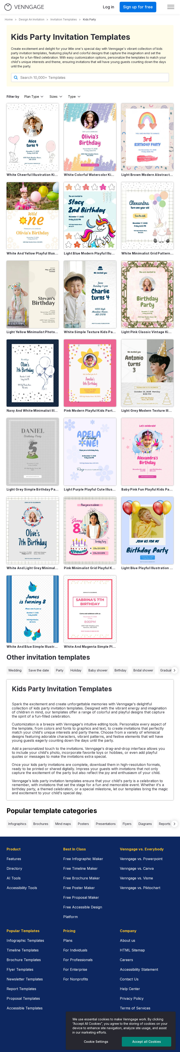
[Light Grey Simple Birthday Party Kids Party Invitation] (33, 451)
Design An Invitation (31, 19)
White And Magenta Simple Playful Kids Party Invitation (90, 646)
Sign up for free (138, 7)
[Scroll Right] (174, 670)
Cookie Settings (96, 1041)
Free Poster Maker (79, 888)
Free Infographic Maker (83, 859)
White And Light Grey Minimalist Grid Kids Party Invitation (33, 568)
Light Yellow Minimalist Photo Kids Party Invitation (33, 332)
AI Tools (14, 878)
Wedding (15, 670)
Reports (164, 824)
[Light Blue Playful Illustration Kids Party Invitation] (147, 530)
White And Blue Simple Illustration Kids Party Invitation (33, 646)
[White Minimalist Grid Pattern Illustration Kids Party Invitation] (147, 215)
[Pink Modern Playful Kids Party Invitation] (90, 373)
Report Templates (21, 989)
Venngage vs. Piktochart (140, 888)
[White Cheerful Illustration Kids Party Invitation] (33, 137)
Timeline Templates (23, 950)
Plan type (31, 96)
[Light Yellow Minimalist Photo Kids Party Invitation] (33, 294)
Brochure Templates (24, 960)
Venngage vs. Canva (137, 868)
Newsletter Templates (25, 979)
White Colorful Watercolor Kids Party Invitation (90, 175)
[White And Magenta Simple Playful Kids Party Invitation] (90, 609)
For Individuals (75, 950)
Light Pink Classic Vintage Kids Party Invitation (147, 332)
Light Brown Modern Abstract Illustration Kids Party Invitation (147, 175)
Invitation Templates (63, 19)
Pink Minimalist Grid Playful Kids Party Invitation (90, 568)
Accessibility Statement (139, 969)
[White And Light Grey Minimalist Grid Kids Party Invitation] (33, 530)
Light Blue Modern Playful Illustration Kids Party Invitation (90, 253)
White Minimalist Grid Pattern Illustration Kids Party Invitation (147, 253)
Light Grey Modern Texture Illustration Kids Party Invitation (147, 410)
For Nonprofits (75, 979)
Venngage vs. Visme (136, 878)
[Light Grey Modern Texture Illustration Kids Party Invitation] (147, 373)
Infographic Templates (25, 940)
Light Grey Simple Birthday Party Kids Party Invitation (33, 489)
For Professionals (78, 960)
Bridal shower (143, 670)
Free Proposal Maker (81, 897)
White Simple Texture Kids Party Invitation (90, 332)
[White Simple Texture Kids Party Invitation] (90, 294)
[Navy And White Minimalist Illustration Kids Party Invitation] (33, 373)
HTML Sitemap (132, 950)
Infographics (17, 824)
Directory (14, 868)
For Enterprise (75, 969)
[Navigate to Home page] (24, 7)
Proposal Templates (23, 998)
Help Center (130, 989)
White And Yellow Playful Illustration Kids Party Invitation (33, 253)
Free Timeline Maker (80, 868)
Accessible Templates (25, 1008)
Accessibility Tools (22, 888)
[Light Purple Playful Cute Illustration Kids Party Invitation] (90, 451)
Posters (83, 824)
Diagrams (145, 824)
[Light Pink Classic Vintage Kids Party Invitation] (147, 294)
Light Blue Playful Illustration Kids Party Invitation (147, 568)
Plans (67, 940)
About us (127, 940)
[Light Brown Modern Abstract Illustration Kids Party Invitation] (147, 137)
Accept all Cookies (146, 1041)
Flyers (127, 824)
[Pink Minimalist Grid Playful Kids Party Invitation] (90, 530)
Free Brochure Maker (81, 878)
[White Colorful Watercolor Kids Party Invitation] (90, 137)
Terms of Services (135, 1008)
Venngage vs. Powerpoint (141, 859)
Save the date (39, 670)
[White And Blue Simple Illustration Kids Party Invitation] (33, 609)
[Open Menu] (171, 7)
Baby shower (98, 670)
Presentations (106, 824)
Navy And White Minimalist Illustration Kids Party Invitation (33, 410)
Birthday (120, 670)
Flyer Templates (20, 969)
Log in (108, 7)
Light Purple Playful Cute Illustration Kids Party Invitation (90, 489)
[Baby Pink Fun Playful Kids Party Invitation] (147, 451)
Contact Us (129, 979)
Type (72, 96)
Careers (126, 960)
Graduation (168, 670)
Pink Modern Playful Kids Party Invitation (90, 410)
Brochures (40, 824)
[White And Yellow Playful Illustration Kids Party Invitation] (33, 215)
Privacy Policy (132, 998)
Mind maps (63, 824)
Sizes (54, 96)
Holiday (75, 670)
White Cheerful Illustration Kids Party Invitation (33, 175)
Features (14, 859)
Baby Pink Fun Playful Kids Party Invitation (147, 489)
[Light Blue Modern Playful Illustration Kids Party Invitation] (90, 215)
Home (9, 19)
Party (59, 670)
